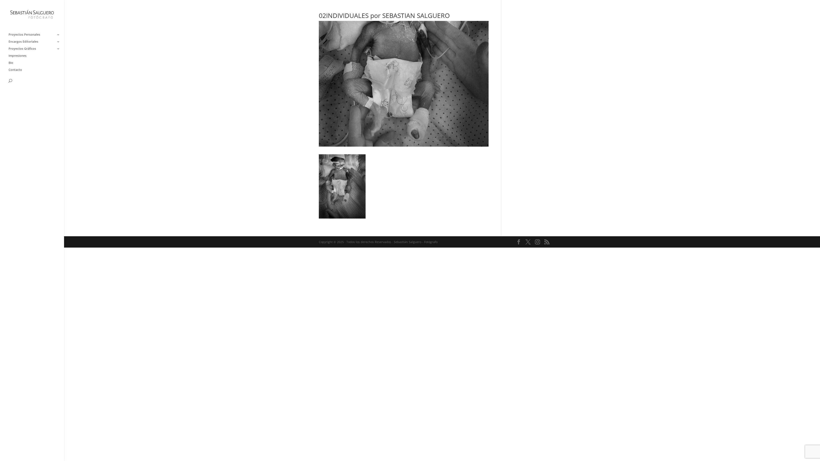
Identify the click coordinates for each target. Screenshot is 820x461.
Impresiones (17, 56)
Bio (11, 63)
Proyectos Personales (24, 34)
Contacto (15, 70)
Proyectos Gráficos (22, 49)
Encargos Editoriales (23, 42)
